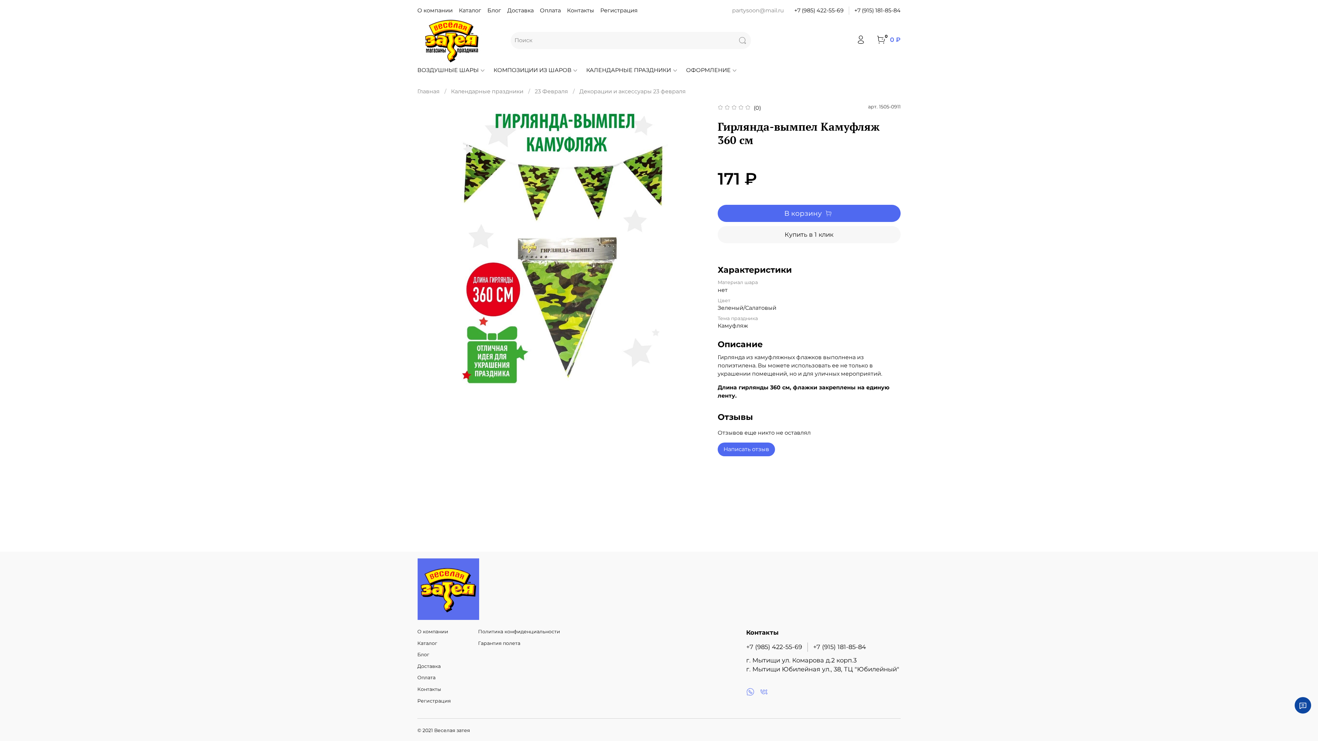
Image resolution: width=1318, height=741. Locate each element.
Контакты (580, 10)
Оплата (550, 10)
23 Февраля (551, 91)
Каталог (470, 10)
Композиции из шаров (532, 70)
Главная (428, 91)
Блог (494, 10)
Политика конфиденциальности (519, 631)
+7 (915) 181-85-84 (877, 10)
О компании (435, 10)
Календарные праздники (628, 70)
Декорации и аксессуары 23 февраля (632, 91)
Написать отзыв (746, 449)
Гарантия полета (499, 643)
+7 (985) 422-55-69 (819, 10)
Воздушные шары (448, 70)
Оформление (708, 70)
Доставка (520, 10)
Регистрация (619, 10)
